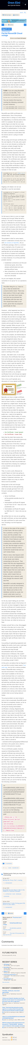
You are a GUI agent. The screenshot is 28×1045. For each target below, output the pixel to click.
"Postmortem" (17, 917)
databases (18, 894)
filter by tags (7, 15)
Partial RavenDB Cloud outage (12, 923)
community (6, 896)
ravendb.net (15, 867)
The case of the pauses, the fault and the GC (13, 933)
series (11, 24)
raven (9, 867)
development (8, 883)
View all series (5, 982)
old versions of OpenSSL (11, 243)
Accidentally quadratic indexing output (12, 928)
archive (16, 15)
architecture (8, 894)
